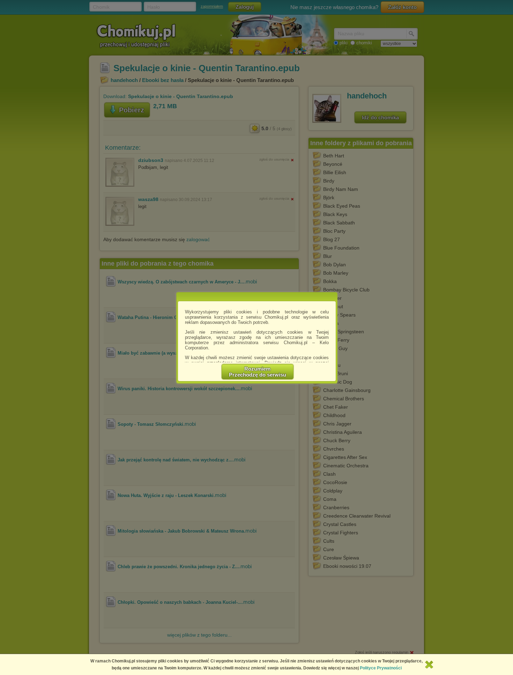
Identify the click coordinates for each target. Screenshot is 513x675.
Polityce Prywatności (381, 668)
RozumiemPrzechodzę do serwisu (257, 372)
